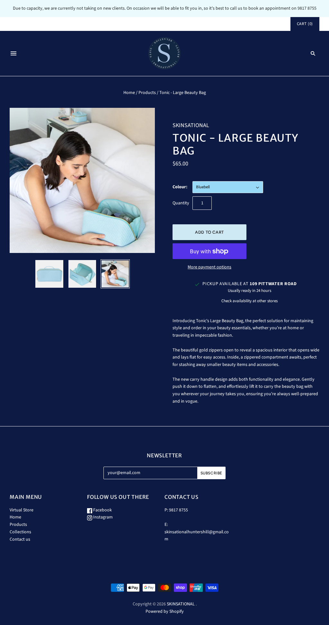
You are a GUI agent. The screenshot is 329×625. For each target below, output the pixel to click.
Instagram (102, 517)
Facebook (102, 510)
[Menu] (13, 53)
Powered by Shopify (165, 611)
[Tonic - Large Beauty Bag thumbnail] (49, 273)
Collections (20, 532)
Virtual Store (21, 510)
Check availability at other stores (249, 301)
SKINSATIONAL (191, 125)
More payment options (209, 267)
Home (129, 92)
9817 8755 (178, 510)
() (305, 24)
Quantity (181, 203)
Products (147, 92)
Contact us (20, 539)
